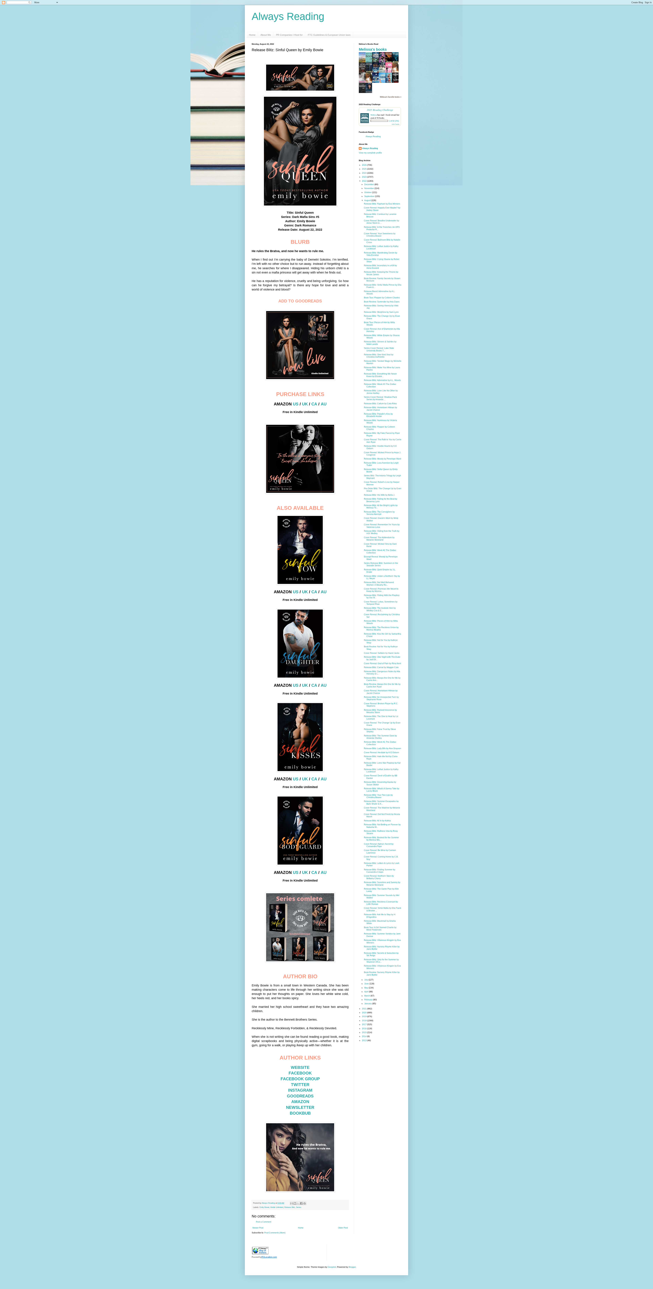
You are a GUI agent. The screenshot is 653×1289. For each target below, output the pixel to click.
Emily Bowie (264, 1207)
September (369, 196)
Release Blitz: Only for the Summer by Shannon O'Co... (381, 960)
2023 (364, 177)
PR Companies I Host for (289, 34)
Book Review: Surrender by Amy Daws (381, 302)
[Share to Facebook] (301, 1203)
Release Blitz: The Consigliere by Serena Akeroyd (379, 513)
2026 (364, 165)
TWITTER (300, 1084)
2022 (364, 181)
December (369, 184)
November (369, 188)
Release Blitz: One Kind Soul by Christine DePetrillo (378, 355)
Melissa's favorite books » (390, 97)
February (368, 999)
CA (314, 404)
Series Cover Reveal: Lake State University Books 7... (379, 349)
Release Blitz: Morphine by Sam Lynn (381, 312)
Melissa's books (373, 49)
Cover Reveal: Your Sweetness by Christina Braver (379, 234)
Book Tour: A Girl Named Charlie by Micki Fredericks (380, 928)
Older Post (343, 1228)
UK (305, 404)
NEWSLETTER (300, 1107)
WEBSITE (300, 1067)
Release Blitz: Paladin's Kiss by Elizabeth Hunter (378, 415)
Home (252, 34)
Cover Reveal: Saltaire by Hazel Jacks (381, 653)
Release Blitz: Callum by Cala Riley (380, 403)
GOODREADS (300, 1096)
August (367, 200)
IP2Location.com (269, 1257)
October (368, 192)
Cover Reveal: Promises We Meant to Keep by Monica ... (381, 590)
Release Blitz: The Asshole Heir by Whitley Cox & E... (380, 609)
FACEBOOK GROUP (300, 1079)
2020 (364, 1012)
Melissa (374, 114)
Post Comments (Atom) (275, 1233)
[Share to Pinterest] (304, 1203)
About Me (266, 34)
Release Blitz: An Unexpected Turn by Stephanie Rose (381, 698)
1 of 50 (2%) (394, 121)
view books (395, 124)
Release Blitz (289, 1207)
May (366, 988)
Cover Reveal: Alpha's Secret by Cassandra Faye (379, 845)
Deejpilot (332, 1267)
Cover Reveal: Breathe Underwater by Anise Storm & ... (381, 221)
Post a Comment (263, 1222)
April (366, 992)
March (367, 996)
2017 (364, 1024)
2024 (364, 173)
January (368, 1003)
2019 (364, 1016)
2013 (364, 1040)
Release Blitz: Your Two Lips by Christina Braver (378, 796)
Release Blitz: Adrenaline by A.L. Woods (382, 380)
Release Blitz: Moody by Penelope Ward (382, 459)
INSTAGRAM (300, 1090)
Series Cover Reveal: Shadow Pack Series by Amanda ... (380, 398)
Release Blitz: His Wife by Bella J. (379, 495)
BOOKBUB (300, 1113)
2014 (364, 1036)
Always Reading (288, 16)
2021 (364, 1009)
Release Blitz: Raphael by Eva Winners (382, 204)
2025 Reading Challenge (380, 110)
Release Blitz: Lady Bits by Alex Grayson (382, 748)
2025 (364, 169)
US (295, 404)
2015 (364, 1032)
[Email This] (291, 1203)
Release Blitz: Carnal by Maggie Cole (381, 667)
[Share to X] (298, 1203)
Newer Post (258, 1228)
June (366, 984)
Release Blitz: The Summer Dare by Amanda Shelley (380, 737)
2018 (364, 1020)
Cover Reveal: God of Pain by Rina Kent (382, 663)
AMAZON (300, 1101)
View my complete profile (370, 153)
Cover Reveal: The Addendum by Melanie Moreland (379, 538)
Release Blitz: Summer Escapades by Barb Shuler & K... (381, 802)
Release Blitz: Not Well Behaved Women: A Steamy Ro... (379, 583)
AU (323, 404)
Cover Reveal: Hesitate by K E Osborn (381, 752)
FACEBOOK (300, 1073)
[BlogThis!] (295, 1203)
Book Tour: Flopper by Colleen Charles (382, 297)
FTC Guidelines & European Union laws (329, 34)
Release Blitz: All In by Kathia (377, 821)
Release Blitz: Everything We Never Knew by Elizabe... (380, 375)
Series (298, 1207)
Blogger (352, 1267)
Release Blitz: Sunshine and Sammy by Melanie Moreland (382, 883)
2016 (364, 1028)
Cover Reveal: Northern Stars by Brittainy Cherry (379, 877)
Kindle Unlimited (276, 1207)
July (366, 980)
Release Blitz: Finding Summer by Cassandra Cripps (379, 870)
